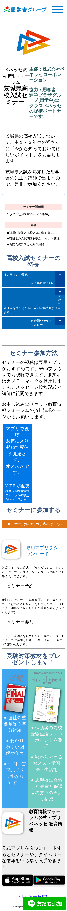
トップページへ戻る (34, 896)
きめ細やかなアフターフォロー (46, 322)
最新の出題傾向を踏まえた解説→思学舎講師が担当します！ (33, 302)
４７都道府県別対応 (44, 283)
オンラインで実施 (16, 274)
